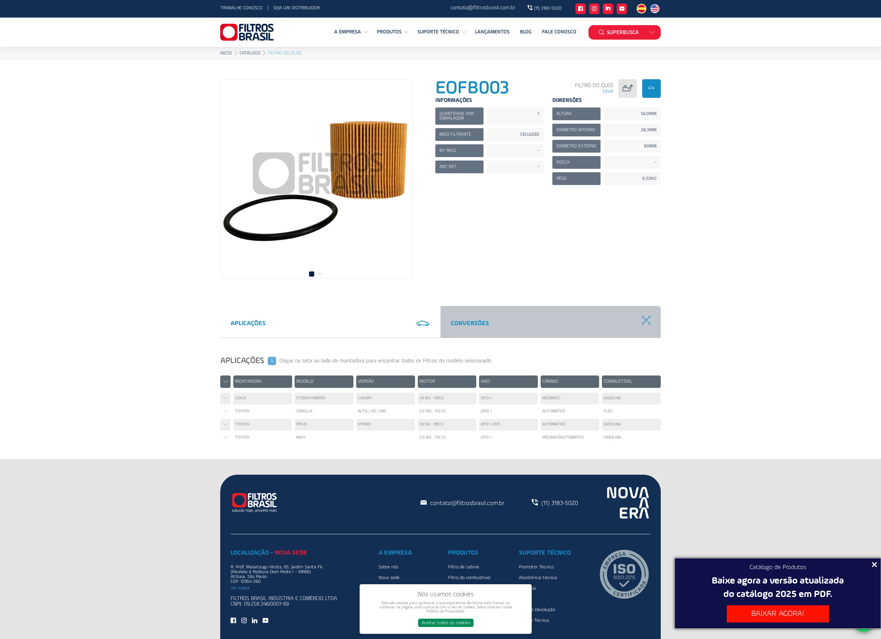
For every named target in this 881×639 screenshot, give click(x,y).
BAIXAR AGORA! (777, 614)
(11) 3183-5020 (548, 8)
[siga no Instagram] (594, 9)
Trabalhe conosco (241, 8)
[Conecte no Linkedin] (608, 8)
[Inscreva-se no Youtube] (621, 9)
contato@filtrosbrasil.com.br (467, 503)
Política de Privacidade (445, 611)
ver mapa (240, 588)
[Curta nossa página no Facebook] (580, 9)
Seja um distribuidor (296, 8)
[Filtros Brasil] (247, 32)
